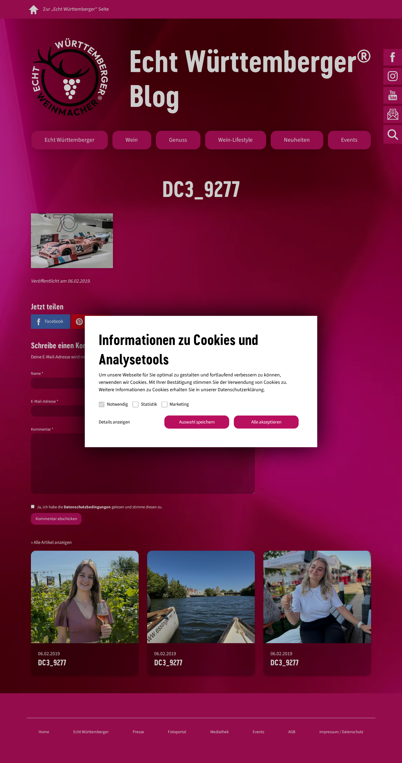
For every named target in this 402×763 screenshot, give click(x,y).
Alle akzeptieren (266, 422)
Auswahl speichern (197, 422)
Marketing (179, 404)
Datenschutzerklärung (241, 389)
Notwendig (117, 404)
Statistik (149, 404)
